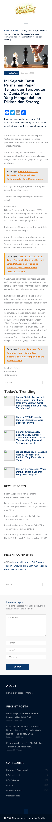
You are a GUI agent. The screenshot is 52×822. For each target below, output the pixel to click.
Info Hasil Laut (13, 775)
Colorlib (41, 818)
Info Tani (10, 785)
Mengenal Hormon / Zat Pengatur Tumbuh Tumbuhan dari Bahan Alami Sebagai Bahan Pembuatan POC (25, 566)
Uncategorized (13, 795)
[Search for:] (15, 382)
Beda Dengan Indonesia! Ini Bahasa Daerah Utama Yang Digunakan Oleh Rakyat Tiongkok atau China (26, 507)
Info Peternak (12, 780)
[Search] (45, 382)
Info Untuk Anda (12, 73)
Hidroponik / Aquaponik (17, 770)
